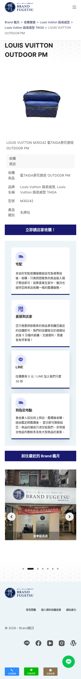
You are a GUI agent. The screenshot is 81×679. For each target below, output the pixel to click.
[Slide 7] (57, 568)
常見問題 (31, 609)
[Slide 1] (23, 568)
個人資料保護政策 (51, 609)
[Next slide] (69, 517)
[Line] (27, 643)
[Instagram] (62, 643)
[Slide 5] (47, 568)
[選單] (74, 7)
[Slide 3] (37, 568)
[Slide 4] (42, 568)
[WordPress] (73, 643)
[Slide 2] (30, 568)
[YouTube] (50, 643)
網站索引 (71, 609)
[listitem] (40, 516)
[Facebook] (38, 643)
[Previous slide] (11, 517)
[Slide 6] (52, 568)
